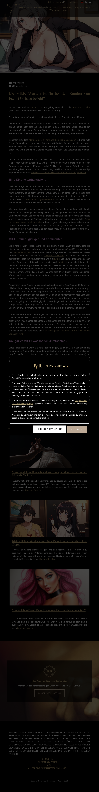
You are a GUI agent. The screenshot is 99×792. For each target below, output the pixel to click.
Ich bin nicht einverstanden (49, 429)
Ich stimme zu (77, 429)
